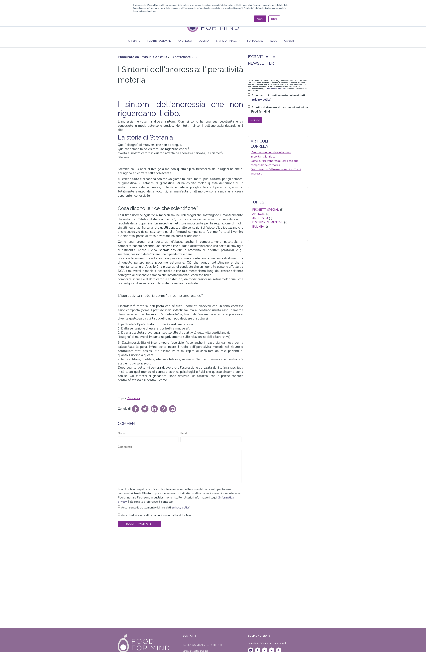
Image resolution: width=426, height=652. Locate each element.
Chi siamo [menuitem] (134, 40)
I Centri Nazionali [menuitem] (159, 40)
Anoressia (133, 398)
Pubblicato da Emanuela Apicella (142, 57)
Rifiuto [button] (274, 18)
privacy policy (181, 507)
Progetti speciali (267, 210)
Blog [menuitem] (273, 40)
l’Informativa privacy (275, 88)
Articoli (260, 214)
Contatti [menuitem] (290, 40)
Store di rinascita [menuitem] (228, 40)
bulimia (260, 227)
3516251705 (194, 645)
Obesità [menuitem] (204, 40)
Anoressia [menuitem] (185, 40)
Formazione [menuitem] (255, 40)
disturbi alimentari (269, 222)
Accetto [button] (260, 18)
